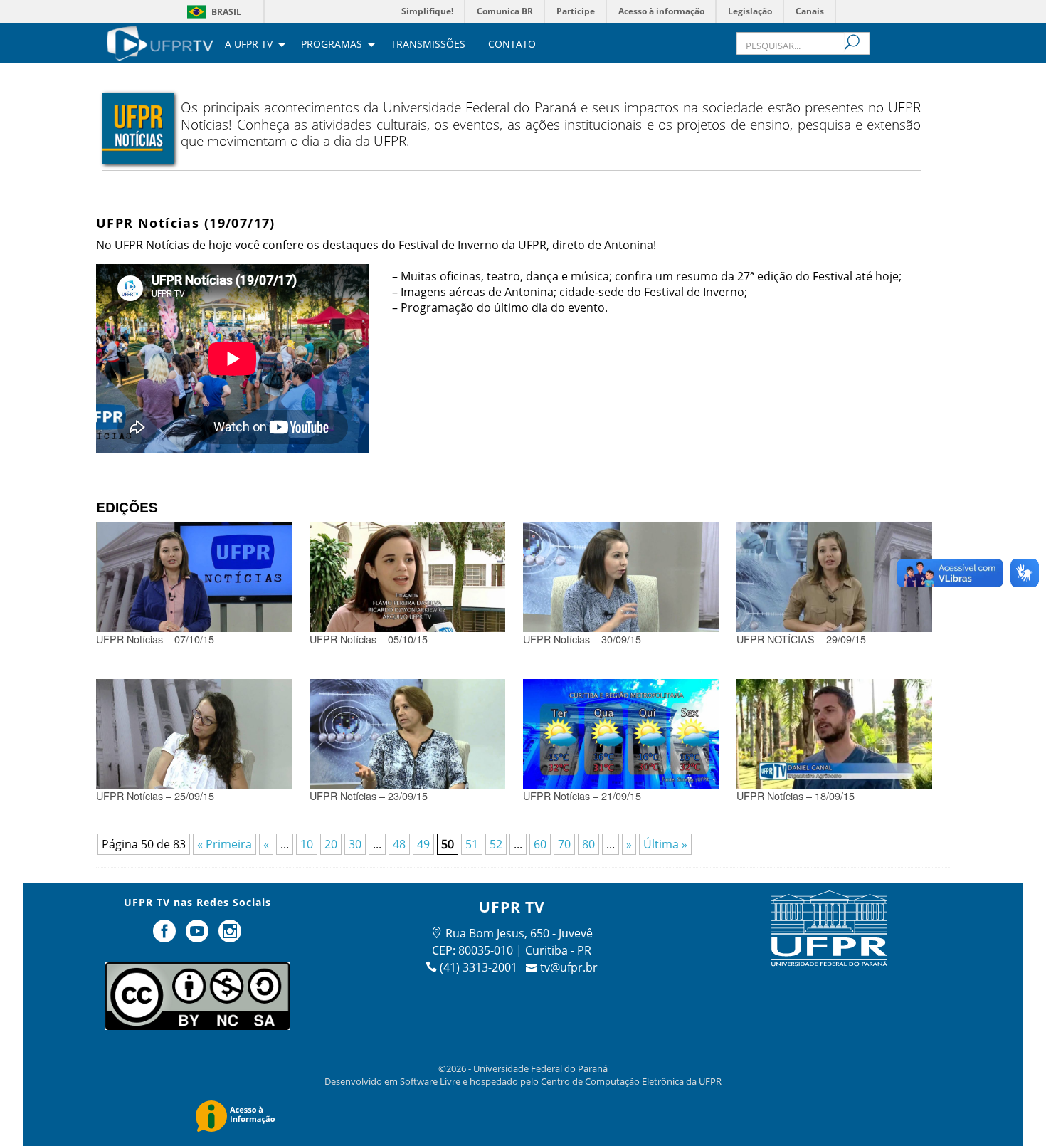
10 (306, 844)
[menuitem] (160, 42)
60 (540, 844)
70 (564, 844)
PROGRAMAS (331, 45)
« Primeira (224, 844)
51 (471, 844)
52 (496, 844)
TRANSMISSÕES (428, 45)
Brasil (226, 12)
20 (330, 844)
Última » (665, 844)
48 (399, 844)
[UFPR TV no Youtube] (198, 937)
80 (588, 844)
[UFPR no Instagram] (230, 937)
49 (423, 844)
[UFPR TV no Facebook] (166, 937)
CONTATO (512, 45)
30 (355, 844)
